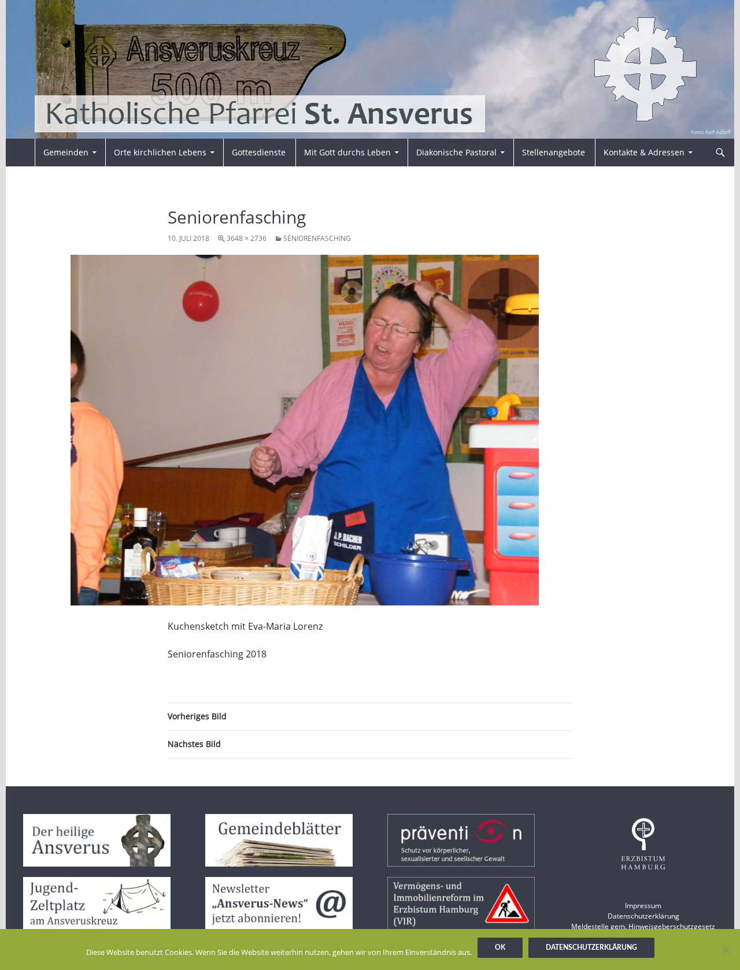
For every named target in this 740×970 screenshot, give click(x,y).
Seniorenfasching (317, 238)
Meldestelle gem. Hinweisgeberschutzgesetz (643, 926)
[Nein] (725, 950)
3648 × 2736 (247, 238)
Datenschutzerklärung (643, 916)
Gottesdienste (259, 152)
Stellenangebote (553, 152)
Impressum (643, 905)
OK (500, 947)
